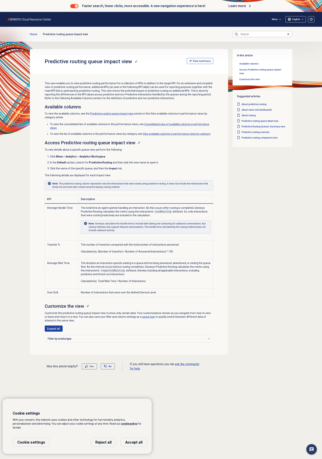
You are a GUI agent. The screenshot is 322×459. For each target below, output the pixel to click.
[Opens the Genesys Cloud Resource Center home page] (29, 19)
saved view (148, 316)
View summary (202, 60)
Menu (275, 19)
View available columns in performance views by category (176, 133)
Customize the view (249, 79)
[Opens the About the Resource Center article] (311, 19)
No (110, 366)
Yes (91, 366)
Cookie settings (31, 442)
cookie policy (129, 423)
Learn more (237, 6)
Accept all (134, 442)
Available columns (249, 63)
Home (33, 34)
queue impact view (112, 113)
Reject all (103, 442)
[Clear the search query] (288, 34)
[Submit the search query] (236, 34)
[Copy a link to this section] (136, 61)
